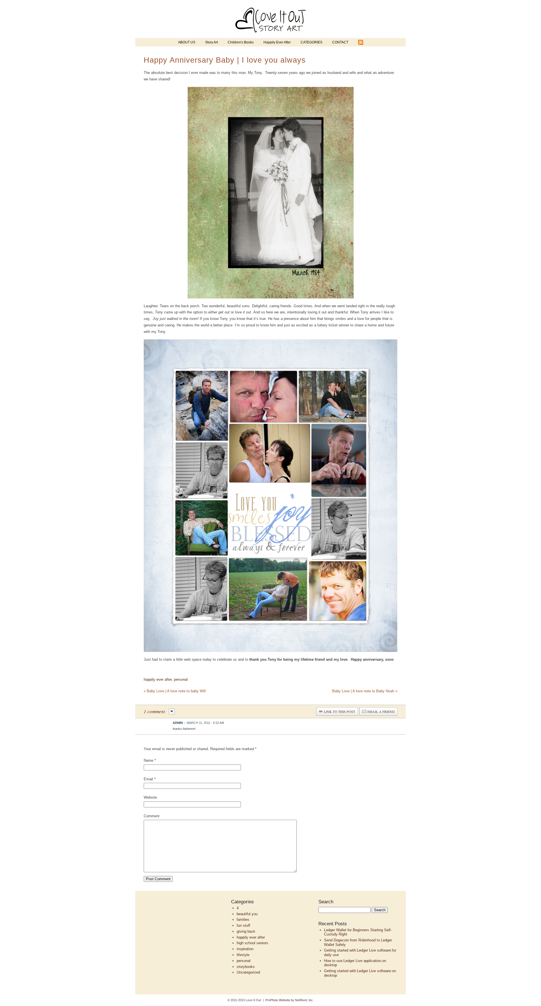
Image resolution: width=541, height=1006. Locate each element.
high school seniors (252, 943)
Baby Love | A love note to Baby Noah (364, 691)
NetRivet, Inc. (304, 1000)
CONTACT (340, 42)
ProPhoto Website (277, 1000)
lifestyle (243, 955)
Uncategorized (248, 972)
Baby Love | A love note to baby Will (175, 691)
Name (148, 760)
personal (181, 679)
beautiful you (247, 914)
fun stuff (243, 925)
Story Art (211, 42)
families (243, 919)
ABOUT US (186, 42)
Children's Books (241, 42)
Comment (151, 816)
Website (150, 797)
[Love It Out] (270, 37)
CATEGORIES (311, 42)
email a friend (381, 711)
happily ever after (158, 679)
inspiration (245, 949)
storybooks (246, 967)
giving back (246, 931)
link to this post (339, 711)
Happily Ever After (277, 42)
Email (148, 779)
